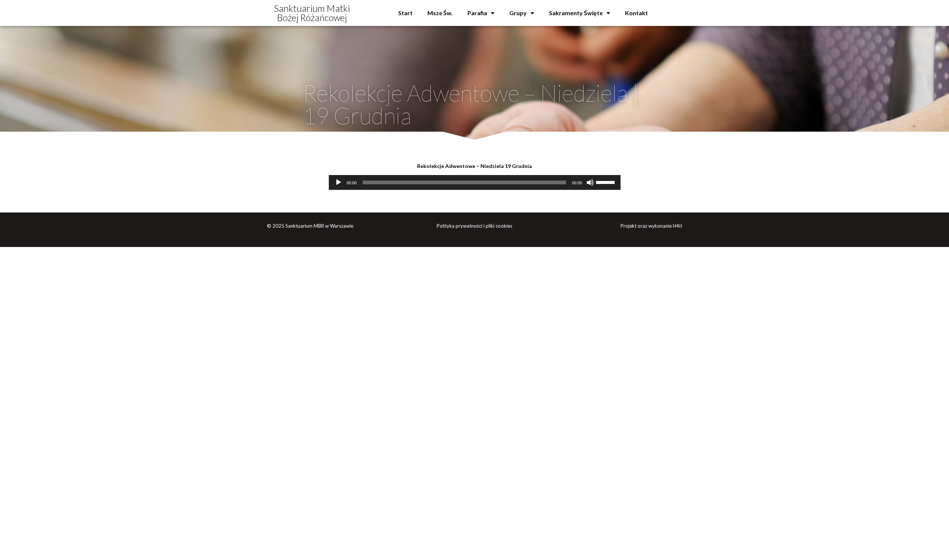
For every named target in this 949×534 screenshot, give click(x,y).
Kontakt (636, 12)
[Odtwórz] (338, 182)
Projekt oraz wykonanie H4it (651, 226)
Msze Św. (440, 12)
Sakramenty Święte (576, 12)
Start (405, 12)
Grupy (518, 12)
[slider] (606, 181)
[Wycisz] (590, 182)
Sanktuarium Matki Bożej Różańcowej (312, 13)
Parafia (477, 12)
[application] (475, 182)
